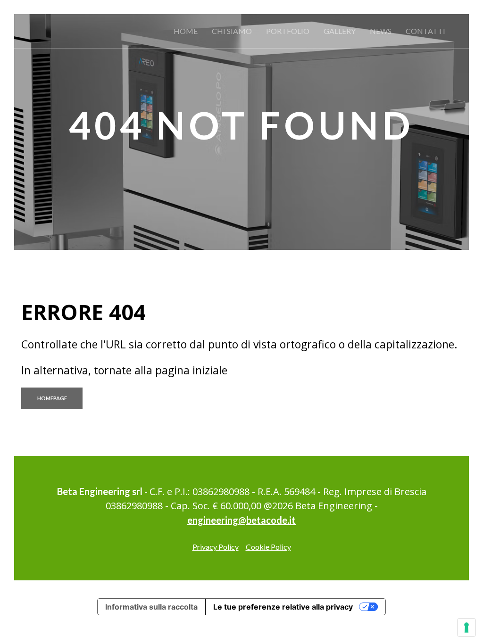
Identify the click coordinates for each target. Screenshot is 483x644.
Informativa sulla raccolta (151, 606)
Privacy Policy (215, 546)
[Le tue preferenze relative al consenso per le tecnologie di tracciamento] (466, 627)
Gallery (340, 30)
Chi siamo (232, 30)
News (380, 30)
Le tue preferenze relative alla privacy (283, 606)
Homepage (52, 398)
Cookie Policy (268, 546)
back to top (474, 381)
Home (186, 30)
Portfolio (287, 30)
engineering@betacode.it (241, 520)
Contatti (425, 30)
